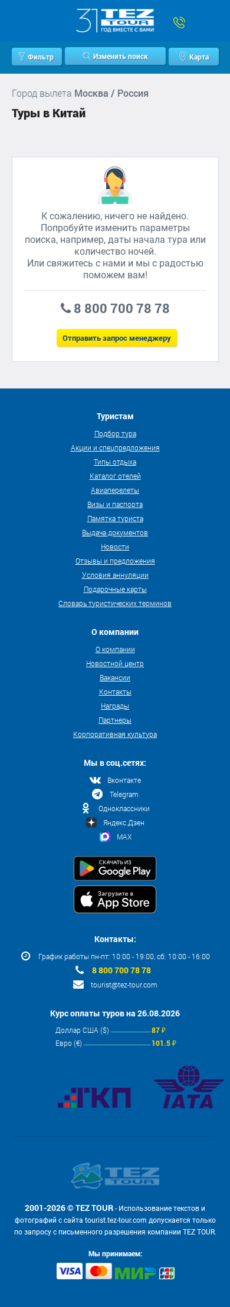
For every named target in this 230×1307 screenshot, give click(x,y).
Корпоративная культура (115, 734)
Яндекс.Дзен (123, 822)
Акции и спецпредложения (115, 447)
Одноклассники (124, 808)
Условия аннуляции (115, 575)
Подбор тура (115, 433)
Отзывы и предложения (115, 561)
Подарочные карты (115, 589)
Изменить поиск (120, 56)
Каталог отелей (115, 476)
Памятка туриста (115, 518)
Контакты (115, 691)
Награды (115, 706)
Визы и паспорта (115, 504)
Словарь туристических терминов (115, 603)
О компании (115, 649)
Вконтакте (124, 780)
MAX (124, 836)
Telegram (124, 794)
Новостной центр (115, 663)
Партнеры (115, 720)
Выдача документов (115, 532)
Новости (115, 546)
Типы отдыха (115, 461)
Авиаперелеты (115, 490)
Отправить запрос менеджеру (117, 337)
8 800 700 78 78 (121, 970)
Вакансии (115, 677)
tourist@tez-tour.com (124, 984)
